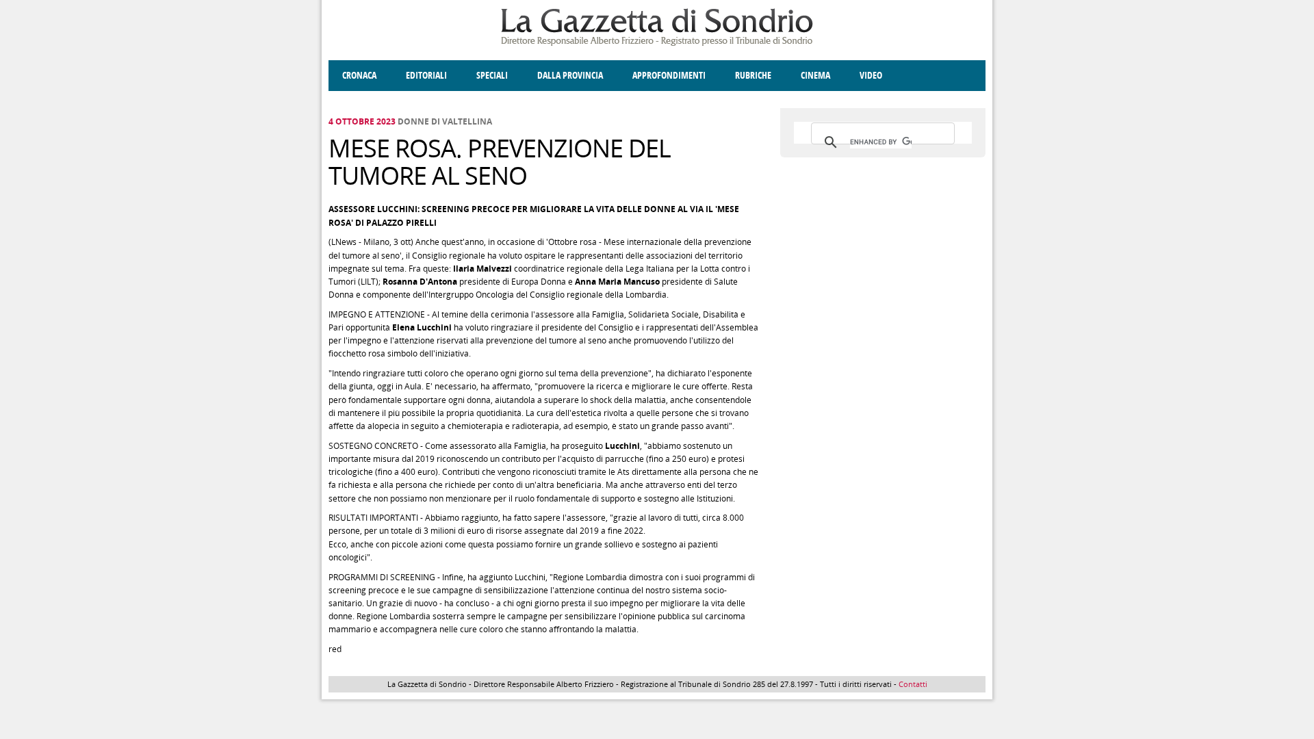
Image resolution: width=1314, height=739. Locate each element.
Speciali (492, 75)
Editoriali (426, 75)
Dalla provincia (570, 75)
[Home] (657, 43)
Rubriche (753, 75)
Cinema (815, 75)
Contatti (913, 684)
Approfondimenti (669, 75)
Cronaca (359, 75)
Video (871, 75)
